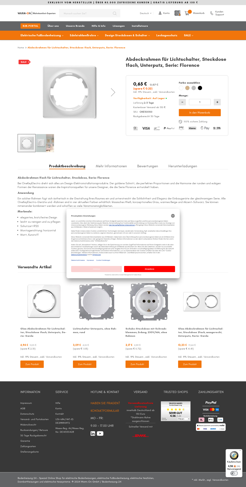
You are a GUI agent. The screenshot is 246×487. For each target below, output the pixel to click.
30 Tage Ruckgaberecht (33, 435)
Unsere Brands (75, 25)
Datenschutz (27, 413)
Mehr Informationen (111, 166)
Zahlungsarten (28, 446)
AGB (22, 408)
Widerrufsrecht (28, 424)
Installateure (140, 25)
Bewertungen (147, 166)
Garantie (25, 440)
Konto (166, 13)
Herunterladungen (182, 166)
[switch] (234, 473)
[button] (113, 92)
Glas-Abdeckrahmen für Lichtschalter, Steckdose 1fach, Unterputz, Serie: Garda (43, 332)
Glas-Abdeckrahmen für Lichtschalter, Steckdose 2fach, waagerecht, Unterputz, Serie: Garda (200, 332)
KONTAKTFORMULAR (105, 411)
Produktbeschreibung (67, 166)
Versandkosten (167, 91)
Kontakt (59, 413)
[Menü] (240, 451)
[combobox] (89, 13)
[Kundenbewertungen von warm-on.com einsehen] (176, 410)
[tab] (67, 166)
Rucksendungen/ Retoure (34, 430)
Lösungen (119, 25)
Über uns (53, 25)
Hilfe (57, 403)
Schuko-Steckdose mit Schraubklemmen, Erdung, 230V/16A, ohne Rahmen (146, 332)
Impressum (26, 403)
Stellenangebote (29, 451)
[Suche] (114, 13)
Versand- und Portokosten (34, 419)
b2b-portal (30, 25)
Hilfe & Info (99, 25)
